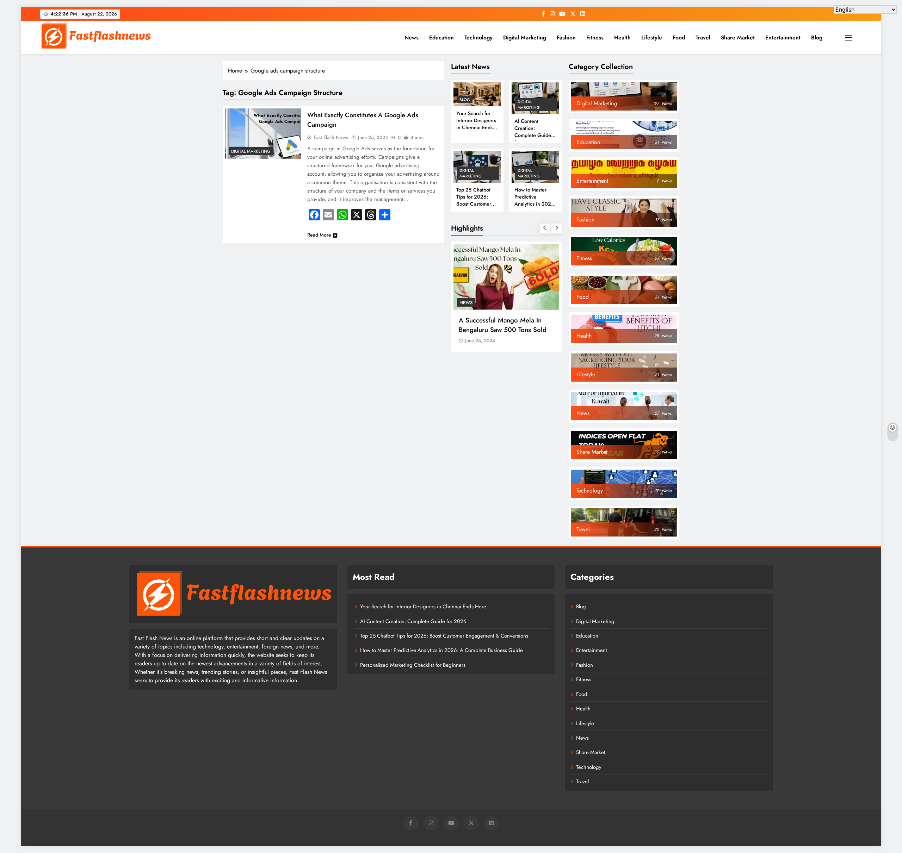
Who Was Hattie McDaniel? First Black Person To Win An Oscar (528, 324)
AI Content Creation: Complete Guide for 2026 (532, 132)
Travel (703, 37)
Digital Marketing (524, 37)
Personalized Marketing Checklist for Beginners (412, 665)
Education (441, 37)
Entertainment (783, 37)
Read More (319, 234)
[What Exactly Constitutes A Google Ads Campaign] (263, 133)
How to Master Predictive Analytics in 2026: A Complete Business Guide (535, 203)
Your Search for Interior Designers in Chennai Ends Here (476, 124)
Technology (478, 37)
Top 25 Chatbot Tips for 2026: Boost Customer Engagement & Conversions (473, 203)
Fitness (595, 37)
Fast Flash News (331, 137)
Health (622, 37)
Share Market (738, 37)
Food (679, 37)
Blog (816, 37)
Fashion (566, 37)
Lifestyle (651, 37)
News (411, 37)
